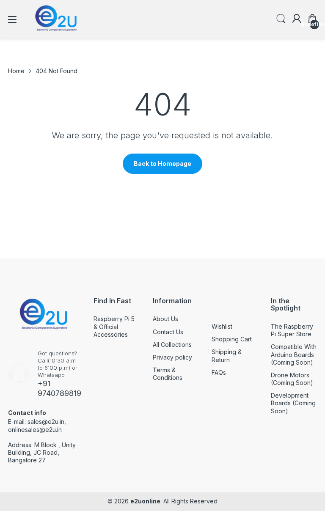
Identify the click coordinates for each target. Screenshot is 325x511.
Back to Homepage (162, 163)
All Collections (172, 344)
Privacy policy (172, 357)
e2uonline (145, 501)
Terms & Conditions (167, 373)
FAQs (219, 372)
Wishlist (222, 326)
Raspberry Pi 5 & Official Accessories (114, 326)
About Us (165, 318)
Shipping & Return (227, 355)
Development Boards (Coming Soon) (293, 403)
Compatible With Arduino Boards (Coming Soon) (294, 354)
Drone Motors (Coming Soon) (292, 378)
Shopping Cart (232, 339)
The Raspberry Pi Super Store (292, 330)
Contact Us (168, 331)
